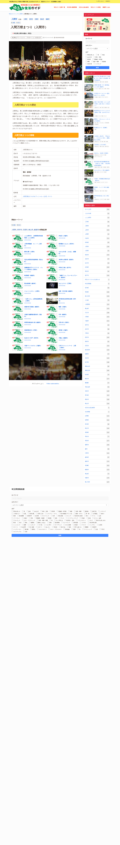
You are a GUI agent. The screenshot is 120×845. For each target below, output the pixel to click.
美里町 (97, 432)
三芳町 (97, 221)
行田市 (97, 453)
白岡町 (97, 416)
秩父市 (97, 428)
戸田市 (97, 333)
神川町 (97, 424)
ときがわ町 (97, 213)
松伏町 (97, 374)
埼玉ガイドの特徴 (96, 7)
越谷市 (97, 461)
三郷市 (97, 225)
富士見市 (97, 296)
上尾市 (97, 230)
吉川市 (97, 263)
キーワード (89, 38)
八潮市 (97, 250)
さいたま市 (97, 209)
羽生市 (97, 436)
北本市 (97, 259)
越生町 (97, 457)
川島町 (97, 316)
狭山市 (42, 19)
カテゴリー (89, 45)
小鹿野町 (97, 304)
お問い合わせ (100, 1)
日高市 (36, 19)
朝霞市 (97, 354)
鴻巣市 (97, 477)
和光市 (97, 271)
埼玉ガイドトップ (13, 13)
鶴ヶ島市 (97, 482)
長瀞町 (97, 465)
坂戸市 (97, 275)
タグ (87, 52)
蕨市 (97, 449)
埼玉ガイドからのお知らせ (97, 279)
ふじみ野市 (97, 217)
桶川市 (97, 378)
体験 (14, 22)
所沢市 (31, 19)
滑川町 (97, 395)
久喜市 (97, 238)
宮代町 (97, 287)
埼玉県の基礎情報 (72, 7)
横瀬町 (97, 382)
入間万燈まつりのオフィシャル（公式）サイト (37, 196)
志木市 (97, 329)
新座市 (97, 341)
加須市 (97, 254)
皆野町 (97, 420)
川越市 (97, 321)
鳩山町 (97, 473)
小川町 (97, 300)
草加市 (97, 440)
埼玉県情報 (97, 283)
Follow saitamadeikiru (53, 383)
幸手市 (97, 325)
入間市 (21, 13)
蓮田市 (97, 444)
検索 (97, 67)
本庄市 (97, 358)
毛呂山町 (97, 387)
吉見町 (97, 267)
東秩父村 (97, 370)
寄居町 (97, 292)
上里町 (97, 234)
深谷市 (97, 391)
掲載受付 (108, 1)
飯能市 (47, 19)
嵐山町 (97, 308)
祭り (19, 22)
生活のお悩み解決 (84, 7)
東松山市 (97, 366)
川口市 (97, 312)
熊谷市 (97, 399)
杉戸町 (97, 362)
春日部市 (97, 349)
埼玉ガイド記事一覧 (59, 7)
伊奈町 (97, 242)
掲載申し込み (106, 7)
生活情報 (97, 411)
